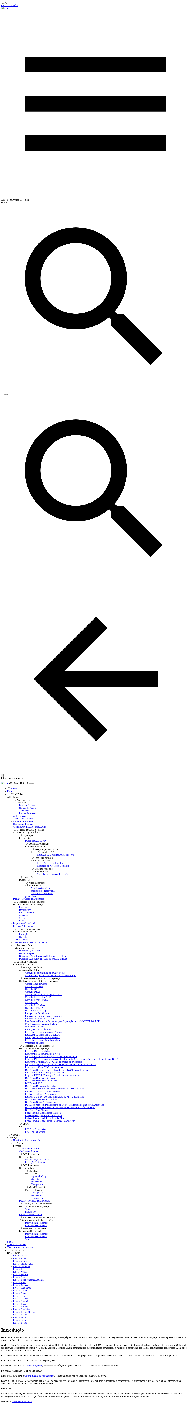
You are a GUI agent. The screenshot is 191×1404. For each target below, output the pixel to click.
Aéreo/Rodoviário (33, 885)
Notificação (12, 1137)
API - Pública (13, 797)
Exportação (24, 838)
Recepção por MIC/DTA (43, 852)
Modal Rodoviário (33, 1190)
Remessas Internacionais (24, 931)
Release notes (13, 1253)
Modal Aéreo (31, 1173)
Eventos (17, 1146)
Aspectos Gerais (21, 802)
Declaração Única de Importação (28, 904)
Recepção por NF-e (40, 860)
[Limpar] (2, 775)
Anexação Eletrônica (29, 970)
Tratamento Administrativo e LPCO (36, 1220)
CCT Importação (27, 1168)
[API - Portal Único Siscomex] (4, 8)
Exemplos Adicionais (35, 846)
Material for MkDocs (22, 1401)
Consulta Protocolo (40, 871)
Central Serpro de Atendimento (39, 1375)
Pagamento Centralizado (30, 1231)
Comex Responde (34, 1365)
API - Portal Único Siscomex (22, 783)
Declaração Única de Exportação (34, 1048)
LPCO (22, 1126)
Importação (24, 879)
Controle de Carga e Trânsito (26, 832)
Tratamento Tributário (23, 948)
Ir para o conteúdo (9, 5)
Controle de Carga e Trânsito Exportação (38, 981)
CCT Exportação (27, 1157)
